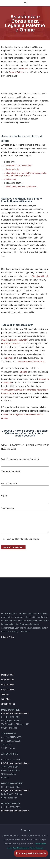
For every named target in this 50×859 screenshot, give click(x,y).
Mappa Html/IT (8, 675)
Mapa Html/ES (7, 684)
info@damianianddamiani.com (15, 713)
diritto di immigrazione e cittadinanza (20, 187)
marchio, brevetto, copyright (14, 340)
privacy (9, 358)
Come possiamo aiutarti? (32, 853)
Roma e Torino (15, 72)
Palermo (24, 69)
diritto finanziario (11, 169)
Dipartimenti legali (40, 276)
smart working (10, 179)
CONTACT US (8, 704)
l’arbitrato (22, 372)
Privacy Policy (7, 637)
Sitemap (5, 694)
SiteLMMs (5, 699)
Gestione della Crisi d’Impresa (31, 361)
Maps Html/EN (7, 680)
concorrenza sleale (10, 343)
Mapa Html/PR (8, 689)
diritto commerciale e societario (18, 165)
